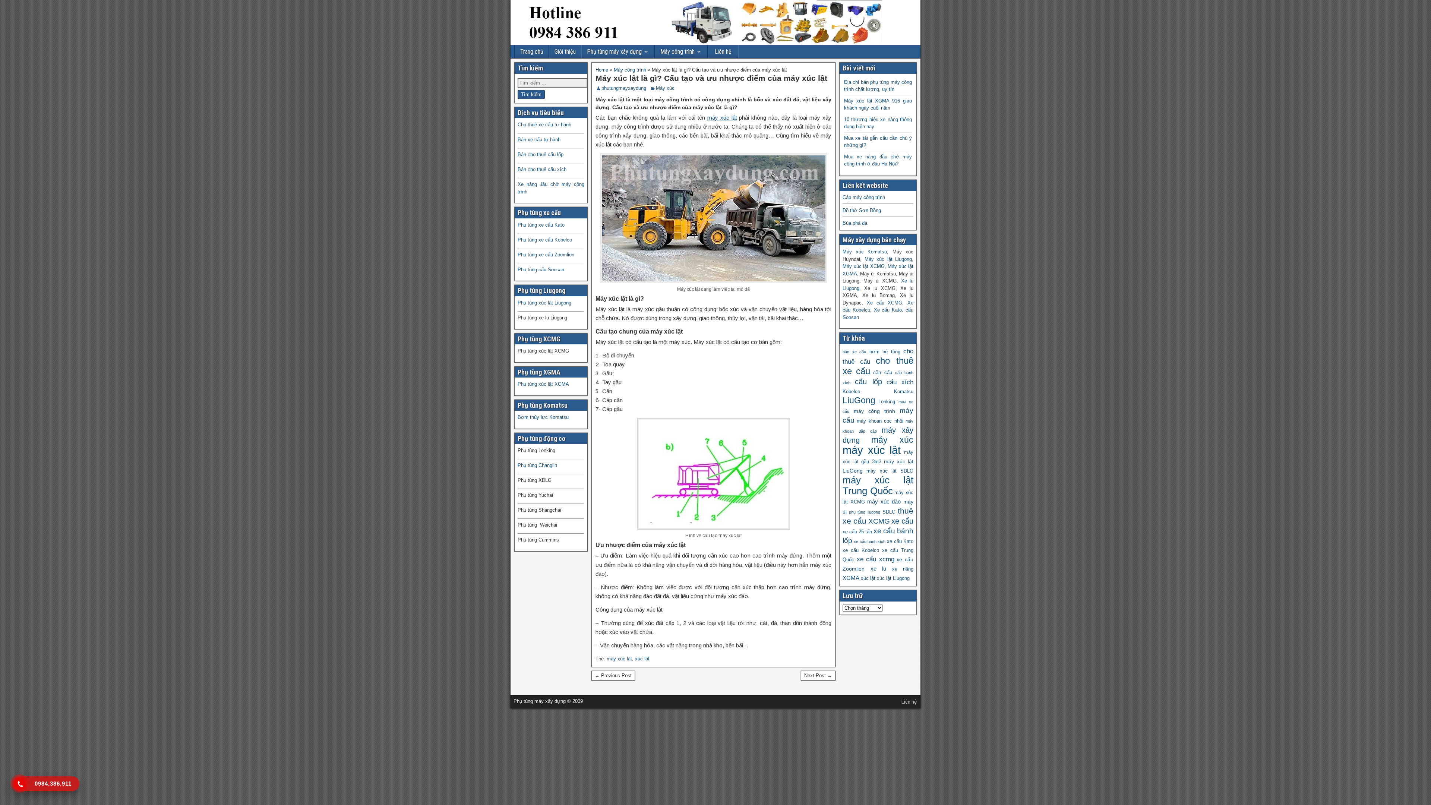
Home (602, 70)
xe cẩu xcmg (875, 559)
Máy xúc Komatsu (865, 252)
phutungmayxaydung (623, 88)
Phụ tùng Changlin (537, 465)
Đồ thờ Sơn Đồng (862, 210)
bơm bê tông (884, 351)
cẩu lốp (868, 381)
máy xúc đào (884, 501)
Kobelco (851, 391)
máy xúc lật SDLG (889, 471)
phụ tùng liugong (864, 512)
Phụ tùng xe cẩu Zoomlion (546, 255)
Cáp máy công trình (864, 197)
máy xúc (892, 440)
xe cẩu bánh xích (869, 541)
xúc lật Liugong (893, 578)
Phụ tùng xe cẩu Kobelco (545, 240)
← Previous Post (613, 675)
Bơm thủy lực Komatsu (543, 417)
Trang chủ (531, 51)
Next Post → (818, 675)
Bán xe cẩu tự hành (539, 139)
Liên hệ (723, 51)
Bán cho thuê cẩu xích (542, 169)
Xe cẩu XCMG (885, 303)
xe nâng (903, 569)
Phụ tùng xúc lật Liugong (544, 303)
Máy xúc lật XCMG (864, 266)
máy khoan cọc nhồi (880, 421)
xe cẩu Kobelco (861, 550)
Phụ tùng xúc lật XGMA (543, 384)
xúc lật (642, 659)
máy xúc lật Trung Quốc (878, 485)
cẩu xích (900, 382)
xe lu (879, 568)
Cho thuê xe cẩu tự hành (544, 124)
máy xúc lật (722, 117)
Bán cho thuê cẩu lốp (540, 154)
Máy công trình (677, 51)
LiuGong (859, 400)
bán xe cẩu (854, 352)
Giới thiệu (565, 51)
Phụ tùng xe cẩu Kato (541, 225)
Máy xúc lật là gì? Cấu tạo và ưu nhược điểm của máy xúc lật (711, 78)
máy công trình (874, 411)
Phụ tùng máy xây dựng (614, 51)
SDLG (888, 512)
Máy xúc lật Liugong (888, 259)
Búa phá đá (855, 223)
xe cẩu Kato (900, 541)
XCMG (879, 521)
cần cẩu (882, 372)
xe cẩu (902, 521)
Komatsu (903, 391)
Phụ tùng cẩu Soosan (541, 269)
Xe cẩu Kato (888, 310)
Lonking (886, 401)
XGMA (851, 578)
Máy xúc (665, 88)
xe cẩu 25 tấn (857, 531)
